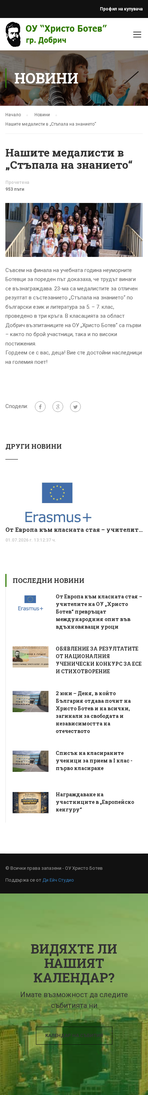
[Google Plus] (57, 406)
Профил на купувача (121, 9)
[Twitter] (75, 406)
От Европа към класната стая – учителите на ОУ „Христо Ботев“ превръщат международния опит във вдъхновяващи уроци (74, 529)
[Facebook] (40, 406)
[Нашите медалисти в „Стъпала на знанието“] (74, 229)
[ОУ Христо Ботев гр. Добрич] (26, 36)
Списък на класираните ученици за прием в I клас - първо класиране (94, 761)
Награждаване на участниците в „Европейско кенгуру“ (95, 802)
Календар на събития (74, 1035)
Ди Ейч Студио (58, 880)
